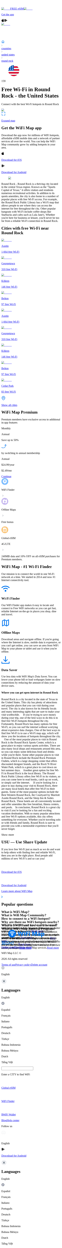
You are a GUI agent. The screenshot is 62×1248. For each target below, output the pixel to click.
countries (6, 48)
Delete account (39, 964)
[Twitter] (3, 944)
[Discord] (8, 944)
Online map (7, 947)
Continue (6, 476)
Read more (53, 947)
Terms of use (8, 964)
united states (8, 54)
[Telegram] (12, 944)
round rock (7, 60)
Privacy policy (23, 964)
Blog (16, 947)
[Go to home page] (13, 5)
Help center (25, 947)
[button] (31, 971)
